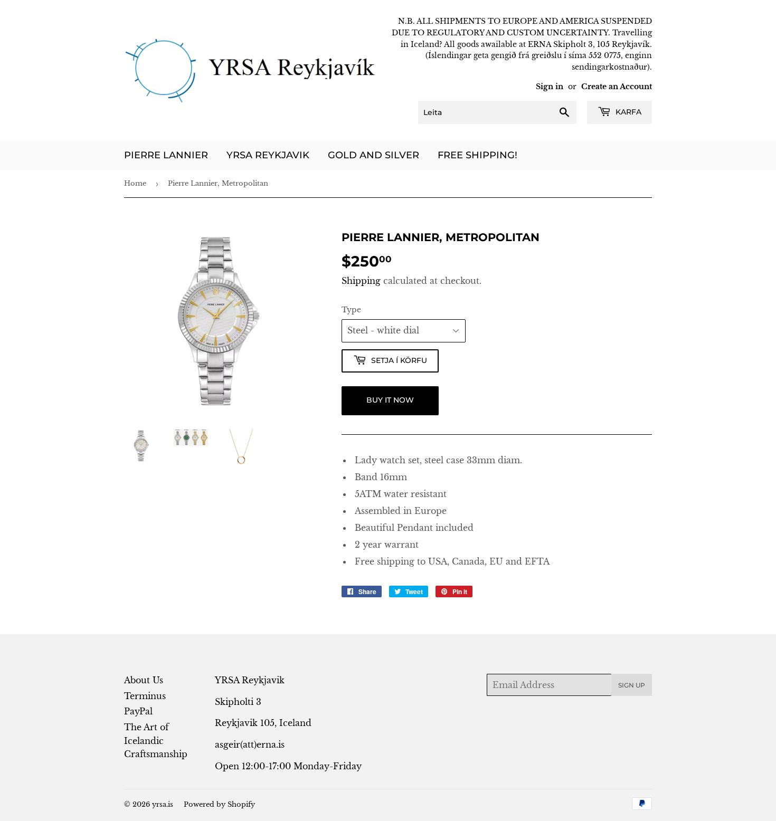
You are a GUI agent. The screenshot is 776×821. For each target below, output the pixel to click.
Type (351, 309)
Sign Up (631, 685)
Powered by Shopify (219, 804)
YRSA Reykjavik (267, 155)
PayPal (138, 711)
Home (135, 183)
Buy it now (390, 400)
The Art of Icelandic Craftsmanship (155, 740)
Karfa (627, 112)
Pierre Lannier (166, 155)
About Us (143, 680)
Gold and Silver (373, 155)
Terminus (145, 696)
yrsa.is (162, 804)
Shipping (361, 280)
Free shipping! (477, 155)
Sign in (549, 86)
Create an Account (616, 86)
